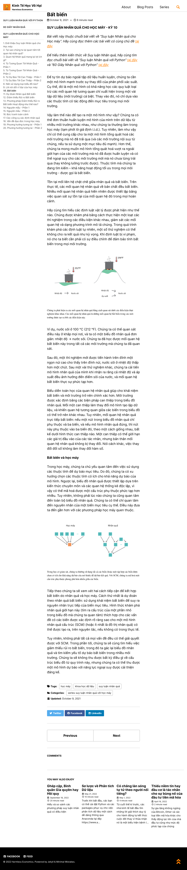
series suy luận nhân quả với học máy (89, 692)
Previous (70, 735)
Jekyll (51, 861)
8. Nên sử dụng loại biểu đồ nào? (20, 83)
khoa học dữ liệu (84, 686)
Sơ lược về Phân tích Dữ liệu (98, 788)
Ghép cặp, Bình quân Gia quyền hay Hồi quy (62, 789)
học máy (65, 686)
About (126, 7)
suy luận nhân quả (109, 686)
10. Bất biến (9, 90)
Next (116, 735)
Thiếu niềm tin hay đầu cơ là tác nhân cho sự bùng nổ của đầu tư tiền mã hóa (166, 791)
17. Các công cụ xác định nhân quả (21, 117)
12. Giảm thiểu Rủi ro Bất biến (18, 97)
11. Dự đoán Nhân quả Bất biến (19, 94)
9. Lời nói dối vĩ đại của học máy (20, 87)
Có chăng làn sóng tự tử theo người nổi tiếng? (132, 789)
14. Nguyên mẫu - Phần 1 (16, 107)
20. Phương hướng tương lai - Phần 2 (22, 128)
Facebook (13, 856)
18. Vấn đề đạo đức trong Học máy (21, 121)
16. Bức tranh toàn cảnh (15, 114)
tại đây (132, 60)
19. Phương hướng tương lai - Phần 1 (22, 124)
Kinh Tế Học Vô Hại (27, 7)
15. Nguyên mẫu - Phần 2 (16, 111)
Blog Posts (145, 7)
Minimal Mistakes (65, 861)
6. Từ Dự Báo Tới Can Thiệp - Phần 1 (22, 77)
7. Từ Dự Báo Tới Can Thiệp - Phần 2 (22, 80)
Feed (29, 856)
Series (164, 7)
